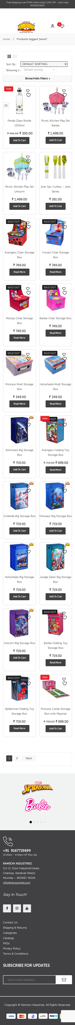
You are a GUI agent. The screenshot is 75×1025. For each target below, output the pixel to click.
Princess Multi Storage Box (19, 387)
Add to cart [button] (19, 140)
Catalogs (8, 938)
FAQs (6, 943)
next (29, 758)
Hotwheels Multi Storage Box (55, 387)
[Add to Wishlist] (28, 91)
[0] (61, 26)
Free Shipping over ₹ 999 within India (26, 2)
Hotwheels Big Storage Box (19, 579)
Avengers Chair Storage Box (19, 255)
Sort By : (11, 64)
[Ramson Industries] (26, 26)
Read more (19, 272)
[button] (31, 822)
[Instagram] (17, 908)
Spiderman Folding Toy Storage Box (19, 711)
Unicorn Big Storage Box (19, 643)
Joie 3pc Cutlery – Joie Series (55, 189)
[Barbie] (37, 804)
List (15, 56)
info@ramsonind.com (16, 882)
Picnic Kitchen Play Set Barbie (55, 123)
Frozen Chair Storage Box (55, 255)
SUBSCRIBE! (64, 979)
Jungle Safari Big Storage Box (55, 579)
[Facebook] (7, 908)
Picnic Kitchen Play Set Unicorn (19, 189)
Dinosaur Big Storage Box (55, 516)
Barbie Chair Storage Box (55, 318)
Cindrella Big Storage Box (19, 516)
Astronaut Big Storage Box (19, 452)
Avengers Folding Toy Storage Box (55, 452)
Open (6, 105)
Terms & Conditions (15, 953)
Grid (9, 56)
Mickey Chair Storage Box (19, 321)
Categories (10, 932)
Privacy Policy (11, 948)
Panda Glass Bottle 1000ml (19, 123)
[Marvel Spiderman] (37, 787)
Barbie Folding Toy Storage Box (55, 645)
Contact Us (10, 922)
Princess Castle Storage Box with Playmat (55, 711)
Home (6, 39)
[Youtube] (27, 908)
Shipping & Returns (15, 927)
